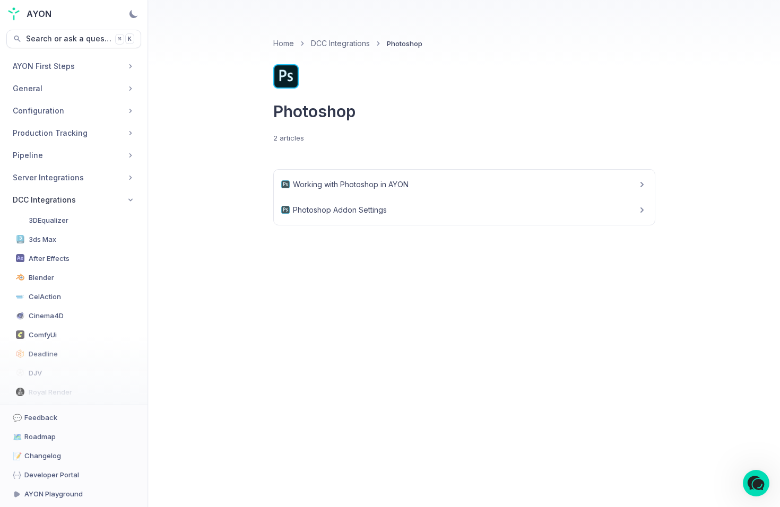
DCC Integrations (340, 43)
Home (283, 43)
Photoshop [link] (404, 43)
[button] (756, 483)
